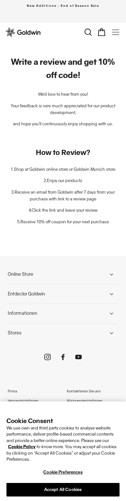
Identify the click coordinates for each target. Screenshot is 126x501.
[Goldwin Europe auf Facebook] (63, 356)
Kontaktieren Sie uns (84, 391)
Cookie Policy (22, 446)
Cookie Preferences (62, 472)
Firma (12, 391)
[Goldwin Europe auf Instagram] (47, 356)
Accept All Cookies (63, 489)
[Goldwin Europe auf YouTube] (78, 356)
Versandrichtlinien (23, 401)
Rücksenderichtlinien (84, 401)
